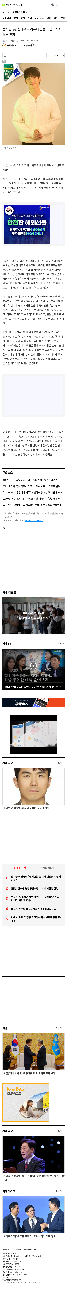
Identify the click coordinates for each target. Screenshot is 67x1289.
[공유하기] (52, 5)
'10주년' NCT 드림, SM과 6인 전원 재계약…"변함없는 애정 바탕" (33, 498)
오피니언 (6, 18)
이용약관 (5, 1249)
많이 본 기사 (19, 867)
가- (49, 55)
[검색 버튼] (57, 5)
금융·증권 (39, 18)
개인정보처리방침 (31, 1249)
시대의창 (7, 763)
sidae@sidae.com (34, 520)
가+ (62, 55)
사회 (56, 18)
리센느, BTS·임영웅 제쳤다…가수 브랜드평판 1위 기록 (30, 480)
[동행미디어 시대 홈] (12, 5)
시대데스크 (8, 1191)
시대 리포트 (9, 592)
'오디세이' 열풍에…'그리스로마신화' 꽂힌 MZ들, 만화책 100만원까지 (33, 505)
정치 (16, 18)
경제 (23, 18)
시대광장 (7, 1131)
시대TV (6, 643)
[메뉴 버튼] (62, 5)
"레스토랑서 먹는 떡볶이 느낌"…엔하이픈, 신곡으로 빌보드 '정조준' (33, 486)
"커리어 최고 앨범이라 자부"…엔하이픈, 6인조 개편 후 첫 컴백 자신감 (33, 492)
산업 (30, 18)
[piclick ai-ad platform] (18, 64)
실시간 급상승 (47, 867)
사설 (5, 1028)
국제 (49, 18)
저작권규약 (16, 1249)
